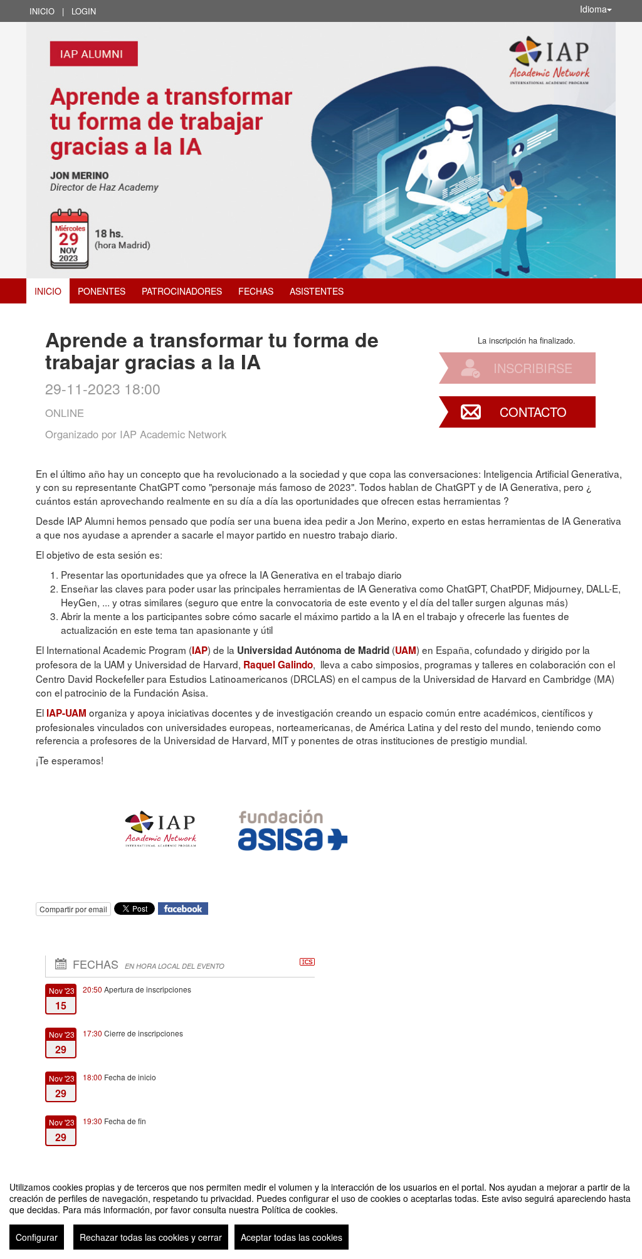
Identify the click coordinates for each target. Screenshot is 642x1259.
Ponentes (101, 291)
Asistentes (317, 291)
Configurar (37, 1237)
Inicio (42, 11)
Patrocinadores (182, 291)
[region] (321, 1210)
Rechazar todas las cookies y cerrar (151, 1237)
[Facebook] (183, 908)
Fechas (255, 291)
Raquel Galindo (278, 665)
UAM (405, 650)
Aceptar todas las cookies (291, 1237)
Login (83, 11)
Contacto (533, 412)
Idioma (593, 9)
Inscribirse (532, 368)
